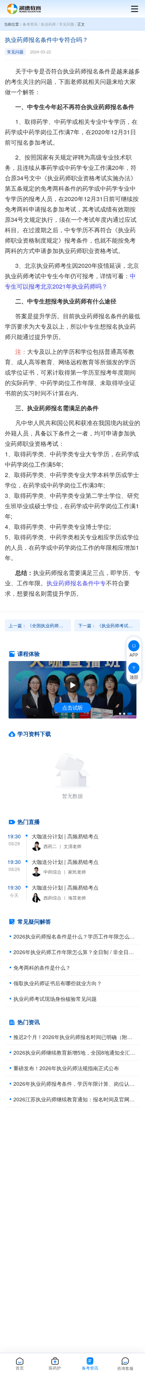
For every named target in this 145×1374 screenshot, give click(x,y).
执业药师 (48, 24)
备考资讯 (30, 24)
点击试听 (72, 707)
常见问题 (66, 24)
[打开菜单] (131, 9)
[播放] (72, 685)
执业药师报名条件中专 (76, 583)
